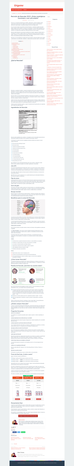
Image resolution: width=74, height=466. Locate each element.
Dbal (48, 41)
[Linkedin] (12, 427)
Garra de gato (15, 47)
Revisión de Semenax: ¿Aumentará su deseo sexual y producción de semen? (54, 79)
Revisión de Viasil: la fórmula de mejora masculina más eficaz (53, 84)
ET (26, 462)
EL (32, 462)
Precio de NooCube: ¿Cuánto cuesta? (19, 54)
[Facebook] (15, 427)
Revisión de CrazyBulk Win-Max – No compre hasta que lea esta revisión (54, 82)
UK (55, 462)
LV (38, 462)
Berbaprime (49, 26)
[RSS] (62, 1)
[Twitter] (13, 427)
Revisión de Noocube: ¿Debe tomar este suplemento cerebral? (53, 101)
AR (18, 462)
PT (41, 462)
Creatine (49, 36)
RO (44, 462)
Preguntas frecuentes (16, 53)
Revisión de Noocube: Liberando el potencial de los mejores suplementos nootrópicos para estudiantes (37, 447)
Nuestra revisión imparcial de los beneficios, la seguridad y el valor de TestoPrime (54, 96)
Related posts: (15, 57)
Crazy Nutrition (50, 34)
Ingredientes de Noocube (16, 44)
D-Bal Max (49, 39)
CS (21, 462)
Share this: (15, 56)
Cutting (49, 38)
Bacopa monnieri (16, 48)
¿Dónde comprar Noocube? (16, 52)
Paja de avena (15, 46)
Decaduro (49, 43)
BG (19, 462)
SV (52, 462)
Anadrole (49, 23)
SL (49, 462)
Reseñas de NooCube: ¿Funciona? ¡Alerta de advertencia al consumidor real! (18, 447)
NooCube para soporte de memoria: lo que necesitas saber (28, 438)
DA (23, 462)
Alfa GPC (14, 45)
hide (22, 41)
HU (35, 462)
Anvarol (49, 24)
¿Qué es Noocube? (15, 42)
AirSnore (49, 21)
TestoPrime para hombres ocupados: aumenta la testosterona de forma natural (54, 104)
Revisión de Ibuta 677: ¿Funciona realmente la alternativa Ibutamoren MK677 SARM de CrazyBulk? (54, 75)
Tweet (19, 432)
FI (27, 462)
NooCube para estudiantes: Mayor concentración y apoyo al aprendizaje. (16, 438)
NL (24, 462)
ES (50, 462)
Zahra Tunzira (20, 452)
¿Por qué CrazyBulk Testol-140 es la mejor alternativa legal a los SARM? (54, 93)
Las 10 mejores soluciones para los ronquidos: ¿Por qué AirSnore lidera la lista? (54, 72)
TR (54, 462)
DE (30, 462)
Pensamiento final (14, 55)
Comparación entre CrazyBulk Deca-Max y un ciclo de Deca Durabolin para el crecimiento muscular (54, 61)
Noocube (15, 443)
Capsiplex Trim (50, 31)
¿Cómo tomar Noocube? (15, 50)
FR (29, 462)
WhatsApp (23, 432)
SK (47, 462)
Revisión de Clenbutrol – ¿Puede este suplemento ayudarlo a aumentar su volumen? (55, 55)
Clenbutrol (49, 33)
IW (33, 462)
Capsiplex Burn (50, 29)
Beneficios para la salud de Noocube (17, 49)
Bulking (49, 28)
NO (39, 462)
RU (46, 462)
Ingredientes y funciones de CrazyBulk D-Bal (54, 67)
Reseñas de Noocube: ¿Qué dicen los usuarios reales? (21, 51)
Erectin (49, 44)
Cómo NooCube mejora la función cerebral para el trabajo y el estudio (40, 438)
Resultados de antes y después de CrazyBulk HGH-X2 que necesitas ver (54, 69)
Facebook (14, 432)
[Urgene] (18, 5)
